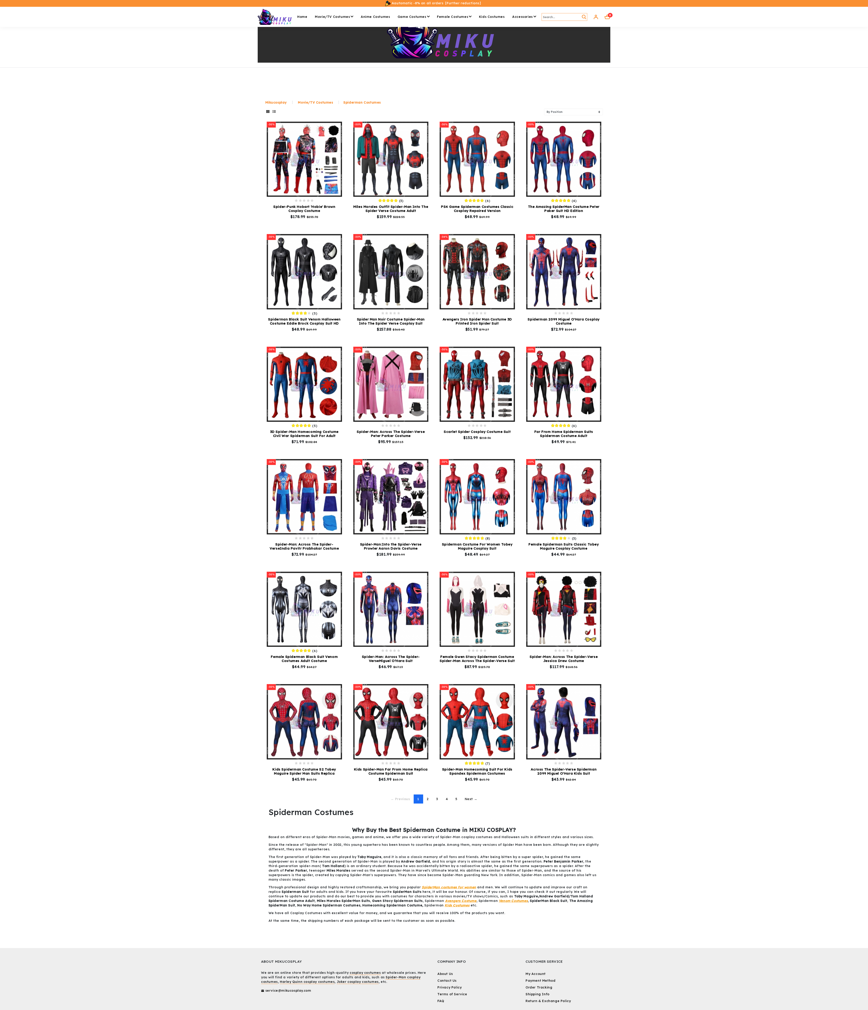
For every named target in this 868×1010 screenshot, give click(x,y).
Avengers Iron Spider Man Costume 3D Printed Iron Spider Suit (477, 321)
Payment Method (540, 981)
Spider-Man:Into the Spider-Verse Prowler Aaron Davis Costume (391, 546)
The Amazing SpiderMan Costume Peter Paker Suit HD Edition (563, 208)
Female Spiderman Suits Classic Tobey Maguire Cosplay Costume (563, 546)
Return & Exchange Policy (548, 1001)
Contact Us (447, 981)
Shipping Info (538, 994)
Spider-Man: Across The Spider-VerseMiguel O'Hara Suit (391, 658)
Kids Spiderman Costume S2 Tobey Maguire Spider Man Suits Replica (304, 771)
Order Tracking (539, 987)
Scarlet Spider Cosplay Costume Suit (477, 431)
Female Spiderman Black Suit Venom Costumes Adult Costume (304, 658)
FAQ (440, 1001)
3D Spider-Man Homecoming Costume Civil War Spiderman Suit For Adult (304, 433)
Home (302, 17)
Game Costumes (412, 17)
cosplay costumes (365, 973)
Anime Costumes (375, 17)
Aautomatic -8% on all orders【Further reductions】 (437, 3)
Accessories (522, 17)
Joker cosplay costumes (358, 982)
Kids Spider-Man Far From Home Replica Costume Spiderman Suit (391, 771)
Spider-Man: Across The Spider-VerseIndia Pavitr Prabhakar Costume (304, 546)
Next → (471, 799)
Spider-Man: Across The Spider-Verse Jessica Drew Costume (564, 658)
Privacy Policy (449, 987)
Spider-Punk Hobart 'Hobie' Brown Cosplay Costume (304, 208)
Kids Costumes (492, 17)
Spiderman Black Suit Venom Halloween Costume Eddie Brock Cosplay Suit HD (304, 321)
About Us (445, 974)
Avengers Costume (460, 901)
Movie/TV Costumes (332, 17)
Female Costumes (452, 17)
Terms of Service (452, 994)
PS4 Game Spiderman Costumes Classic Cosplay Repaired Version (477, 208)
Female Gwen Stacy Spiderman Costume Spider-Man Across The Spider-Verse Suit (477, 658)
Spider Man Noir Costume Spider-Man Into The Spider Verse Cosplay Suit (391, 321)
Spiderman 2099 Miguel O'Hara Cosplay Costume (564, 321)
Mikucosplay (276, 102)
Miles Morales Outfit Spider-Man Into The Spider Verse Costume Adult (390, 208)
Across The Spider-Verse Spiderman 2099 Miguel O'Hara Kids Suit (564, 771)
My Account (536, 974)
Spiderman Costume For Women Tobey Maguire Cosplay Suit (477, 546)
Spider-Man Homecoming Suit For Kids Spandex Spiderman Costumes (477, 771)
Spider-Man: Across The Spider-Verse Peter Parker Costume (391, 433)
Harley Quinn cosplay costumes (307, 982)
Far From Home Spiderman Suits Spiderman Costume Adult (563, 433)
